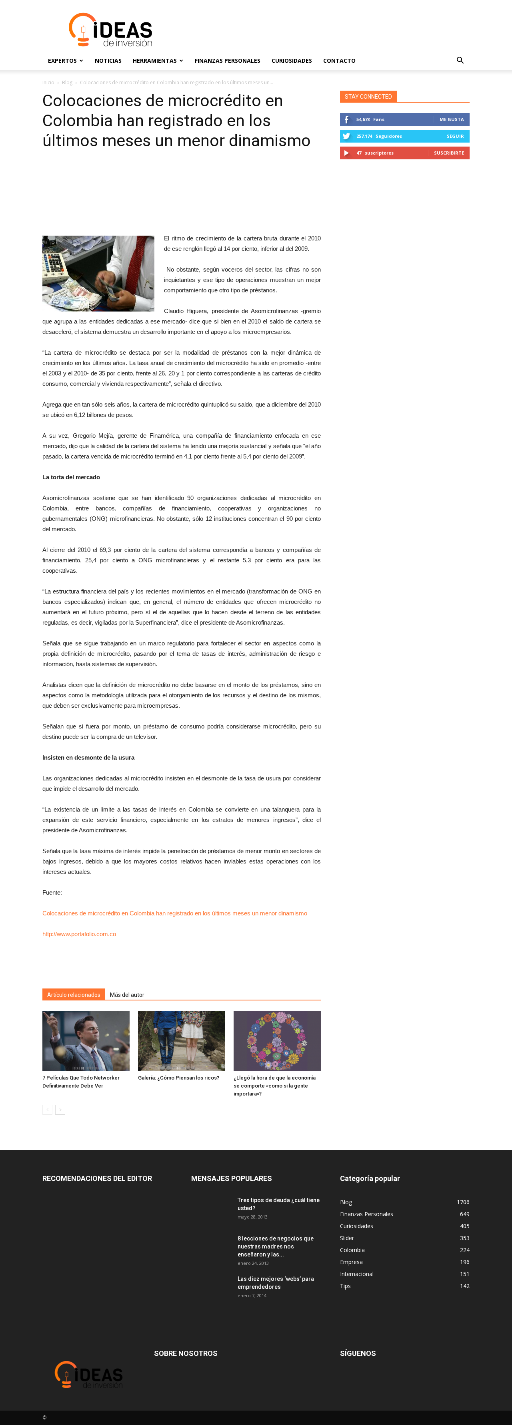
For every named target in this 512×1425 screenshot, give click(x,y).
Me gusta (452, 119)
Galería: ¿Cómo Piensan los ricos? (178, 1078)
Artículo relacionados (73, 995)
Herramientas (155, 60)
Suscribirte (449, 153)
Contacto (339, 60)
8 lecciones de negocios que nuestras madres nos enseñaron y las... (276, 1246)
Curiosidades (292, 60)
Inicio (48, 82)
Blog (67, 82)
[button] (460, 60)
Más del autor (127, 995)
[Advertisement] (324, 30)
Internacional (357, 1274)
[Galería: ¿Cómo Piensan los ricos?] (181, 1041)
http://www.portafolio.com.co (79, 934)
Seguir (455, 136)
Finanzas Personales (227, 60)
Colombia (352, 1250)
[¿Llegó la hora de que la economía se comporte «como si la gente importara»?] (277, 1041)
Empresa (351, 1262)
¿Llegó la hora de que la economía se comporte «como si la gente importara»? (275, 1086)
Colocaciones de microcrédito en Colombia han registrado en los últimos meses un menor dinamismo (174, 913)
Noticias (108, 60)
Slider (347, 1238)
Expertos (62, 60)
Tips (345, 1286)
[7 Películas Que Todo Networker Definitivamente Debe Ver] (86, 1041)
